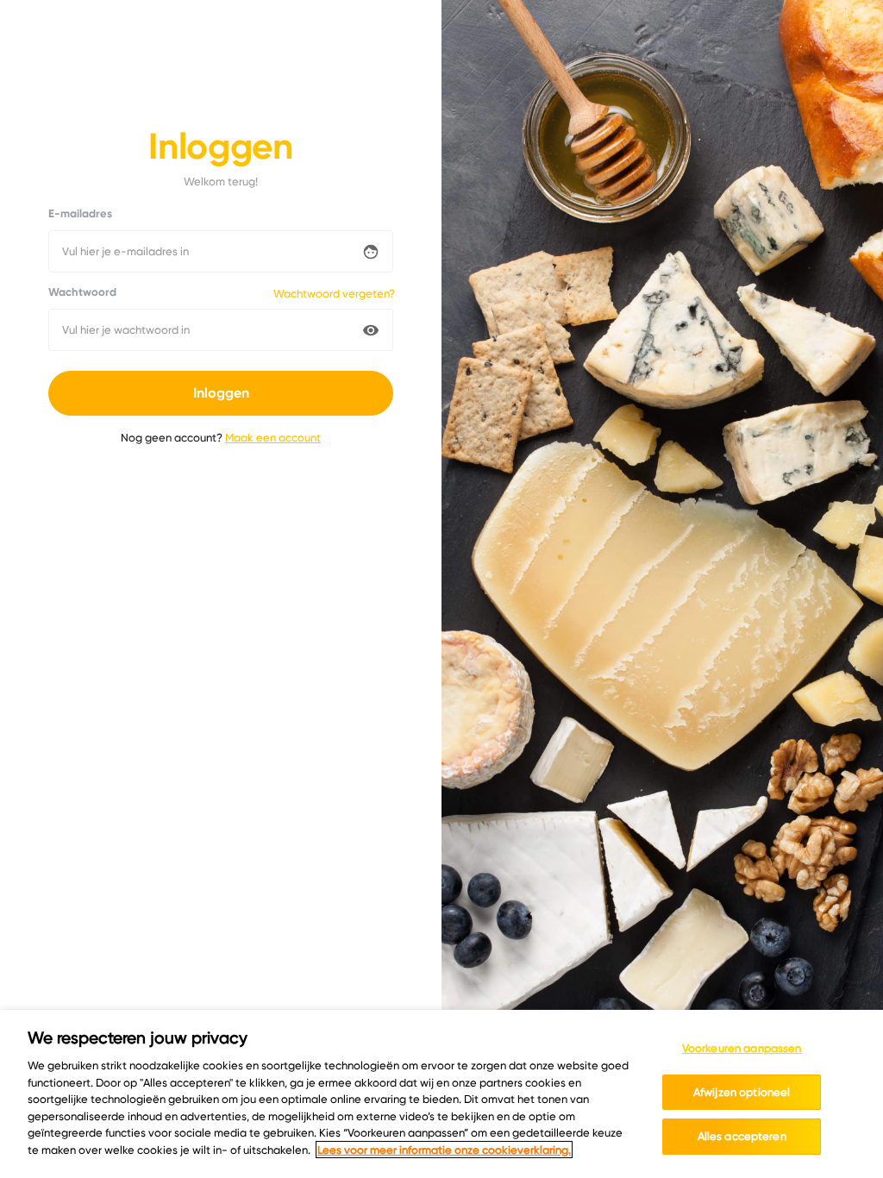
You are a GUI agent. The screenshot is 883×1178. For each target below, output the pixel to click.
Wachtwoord (82, 292)
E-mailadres (80, 214)
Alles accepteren (742, 1136)
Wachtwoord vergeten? (334, 293)
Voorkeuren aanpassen (742, 1048)
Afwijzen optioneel (741, 1092)
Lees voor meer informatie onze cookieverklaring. (444, 1149)
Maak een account (273, 437)
